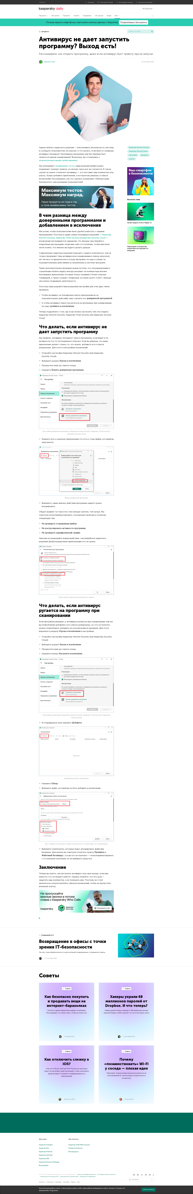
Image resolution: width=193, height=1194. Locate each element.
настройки (133, 155)
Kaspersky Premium (45, 1151)
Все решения (43, 1165)
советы (131, 159)
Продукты (42, 16)
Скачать (76, 16)
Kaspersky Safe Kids (45, 1155)
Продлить (66, 16)
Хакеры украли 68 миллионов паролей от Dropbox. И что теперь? (126, 1001)
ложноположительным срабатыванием (58, 160)
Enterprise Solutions (76, 1148)
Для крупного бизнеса (145, 2)
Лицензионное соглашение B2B (69, 1176)
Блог (116, 16)
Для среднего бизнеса (126, 2)
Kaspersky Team (49, 62)
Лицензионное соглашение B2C (49, 1176)
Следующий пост (47, 935)
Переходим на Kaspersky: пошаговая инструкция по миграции (137, 248)
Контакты (42, 1182)
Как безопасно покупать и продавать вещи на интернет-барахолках (67, 1001)
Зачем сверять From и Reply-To (139, 223)
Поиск (152, 31)
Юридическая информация (88, 1176)
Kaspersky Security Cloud (93, 238)
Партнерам (58, 1182)
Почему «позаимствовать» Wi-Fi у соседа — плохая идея (126, 1063)
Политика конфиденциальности (86, 1174)
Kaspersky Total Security (67, 238)
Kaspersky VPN (44, 1158)
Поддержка (87, 16)
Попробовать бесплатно (133, 22)
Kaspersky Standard (45, 1145)
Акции (109, 16)
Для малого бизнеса (106, 2)
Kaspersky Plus (44, 1148)
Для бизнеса (74, 1139)
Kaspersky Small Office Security (79, 1145)
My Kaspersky (147, 9)
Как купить (55, 16)
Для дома (91, 2)
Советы (68, 988)
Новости (73, 1182)
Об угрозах (99, 16)
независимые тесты (64, 166)
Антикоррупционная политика (106, 1174)
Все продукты (74, 1151)
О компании (49, 1182)
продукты (45, 31)
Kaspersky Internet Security (139, 147)
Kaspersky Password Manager (49, 1162)
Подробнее (54, 1190)
